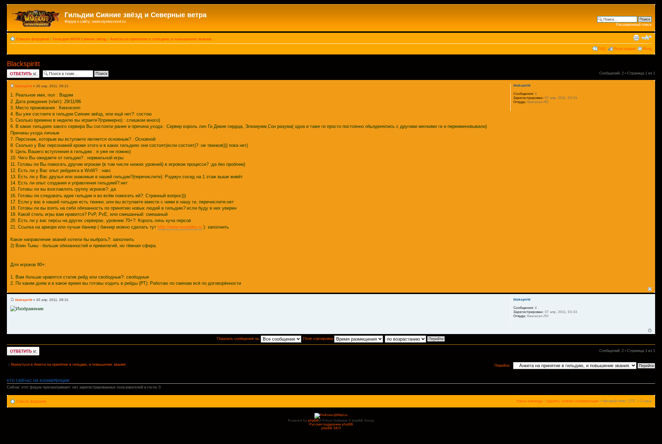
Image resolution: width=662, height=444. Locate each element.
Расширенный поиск (634, 24)
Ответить (15, 71)
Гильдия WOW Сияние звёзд (80, 39)
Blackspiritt (23, 64)
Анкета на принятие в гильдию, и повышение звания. (161, 39)
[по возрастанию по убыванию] (415, 338)
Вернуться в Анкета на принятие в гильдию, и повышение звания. (69, 364)
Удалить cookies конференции (572, 401)
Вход (647, 49)
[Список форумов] (36, 17)
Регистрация (624, 49)
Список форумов (32, 39)
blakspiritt (23, 86)
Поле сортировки (318, 338)
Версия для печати (636, 37)
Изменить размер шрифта (647, 37)
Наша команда (529, 401)
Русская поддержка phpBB (331, 424)
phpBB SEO (331, 428)
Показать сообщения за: (239, 338)
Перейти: (502, 365)
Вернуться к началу (650, 289)
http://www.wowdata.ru (180, 227)
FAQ (602, 49)
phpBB (313, 420)
